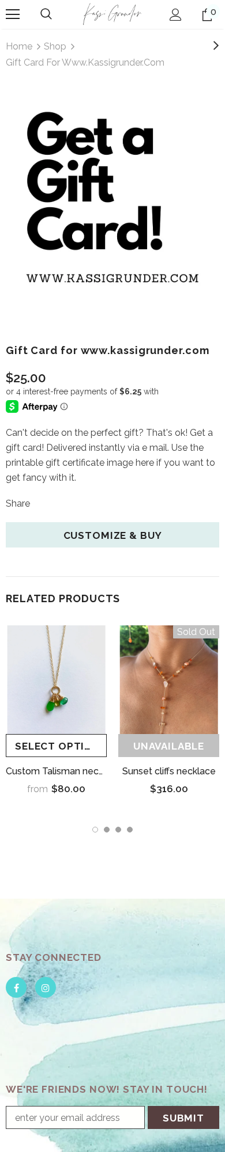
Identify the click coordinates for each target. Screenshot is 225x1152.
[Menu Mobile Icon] (13, 14)
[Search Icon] (46, 14)
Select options (61, 746)
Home (19, 46)
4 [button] (130, 829)
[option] (112, 201)
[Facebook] (16, 987)
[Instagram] (45, 987)
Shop (55, 46)
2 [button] (107, 829)
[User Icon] (176, 15)
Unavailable (168, 746)
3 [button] (118, 829)
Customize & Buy (112, 535)
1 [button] (95, 829)
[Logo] (112, 14)
